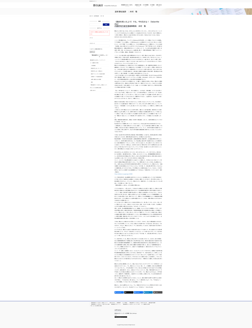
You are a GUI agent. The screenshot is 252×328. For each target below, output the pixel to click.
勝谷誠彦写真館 (152, 302)
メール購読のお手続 (94, 62)
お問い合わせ (93, 90)
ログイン (92, 52)
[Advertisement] (99, 101)
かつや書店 (124, 302)
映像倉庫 (119, 302)
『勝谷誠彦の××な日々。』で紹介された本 (138, 302)
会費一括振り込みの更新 (96, 79)
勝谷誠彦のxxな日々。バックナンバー (98, 60)
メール (91, 37)
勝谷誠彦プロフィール (115, 304)
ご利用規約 (93, 65)
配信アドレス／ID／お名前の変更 (98, 74)
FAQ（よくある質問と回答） (96, 87)
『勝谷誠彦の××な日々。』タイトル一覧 (130, 304)
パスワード (92, 43)
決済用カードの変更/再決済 (96, 76)
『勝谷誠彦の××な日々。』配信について (98, 85)
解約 (92, 82)
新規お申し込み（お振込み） (97, 71)
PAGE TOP (245, 317)
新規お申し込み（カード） (96, 68)
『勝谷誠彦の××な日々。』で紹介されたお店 (100, 304)
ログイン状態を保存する (96, 49)
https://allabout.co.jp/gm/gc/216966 (123, 174)
